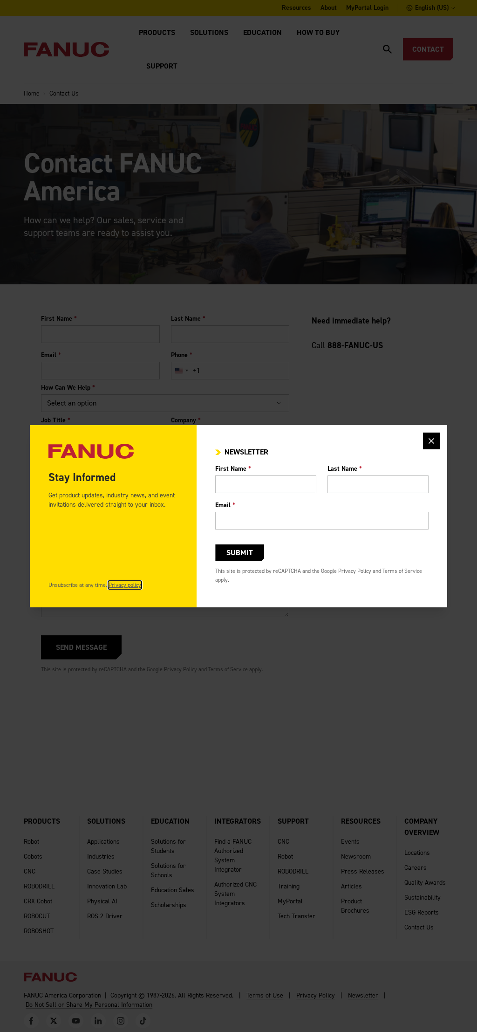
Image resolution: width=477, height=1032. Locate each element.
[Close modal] (431, 441)
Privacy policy (125, 585)
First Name (233, 468)
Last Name (344, 468)
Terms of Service (402, 571)
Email (225, 505)
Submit (239, 552)
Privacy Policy (354, 571)
